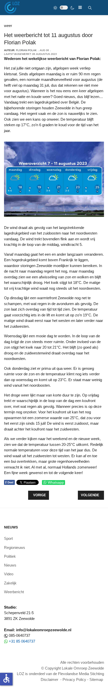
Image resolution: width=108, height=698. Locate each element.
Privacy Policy (74, 679)
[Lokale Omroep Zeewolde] (12, 7)
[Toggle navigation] (80, 7)
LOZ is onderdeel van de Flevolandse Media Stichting (60, 674)
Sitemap (96, 679)
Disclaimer (49, 679)
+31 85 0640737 (22, 641)
